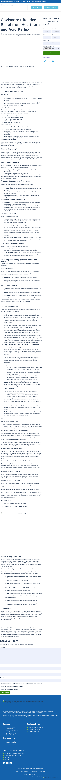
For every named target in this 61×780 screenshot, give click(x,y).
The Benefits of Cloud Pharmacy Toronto (15, 506)
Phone (45, 34)
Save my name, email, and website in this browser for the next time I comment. (21, 683)
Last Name (55, 29)
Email (53, 34)
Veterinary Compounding (11, 742)
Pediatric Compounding (11, 744)
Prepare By (46, 40)
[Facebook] (45, 61)
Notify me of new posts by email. (9, 689)
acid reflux (10, 81)
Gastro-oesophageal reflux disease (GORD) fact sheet (23, 603)
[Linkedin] (53, 61)
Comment (3, 647)
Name (2, 666)
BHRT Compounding (10, 741)
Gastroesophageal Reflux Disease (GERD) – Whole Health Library (26, 593)
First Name (46, 29)
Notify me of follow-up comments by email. (12, 686)
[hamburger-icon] (26, 7)
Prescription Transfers (10, 727)
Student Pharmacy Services (12, 730)
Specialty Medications (10, 734)
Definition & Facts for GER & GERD (18, 583)
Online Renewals (9, 728)
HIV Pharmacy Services (11, 733)
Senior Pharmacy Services (11, 731)
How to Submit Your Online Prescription (15, 503)
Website (2, 677)
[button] (39, 71)
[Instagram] (49, 61)
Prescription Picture (48, 46)
